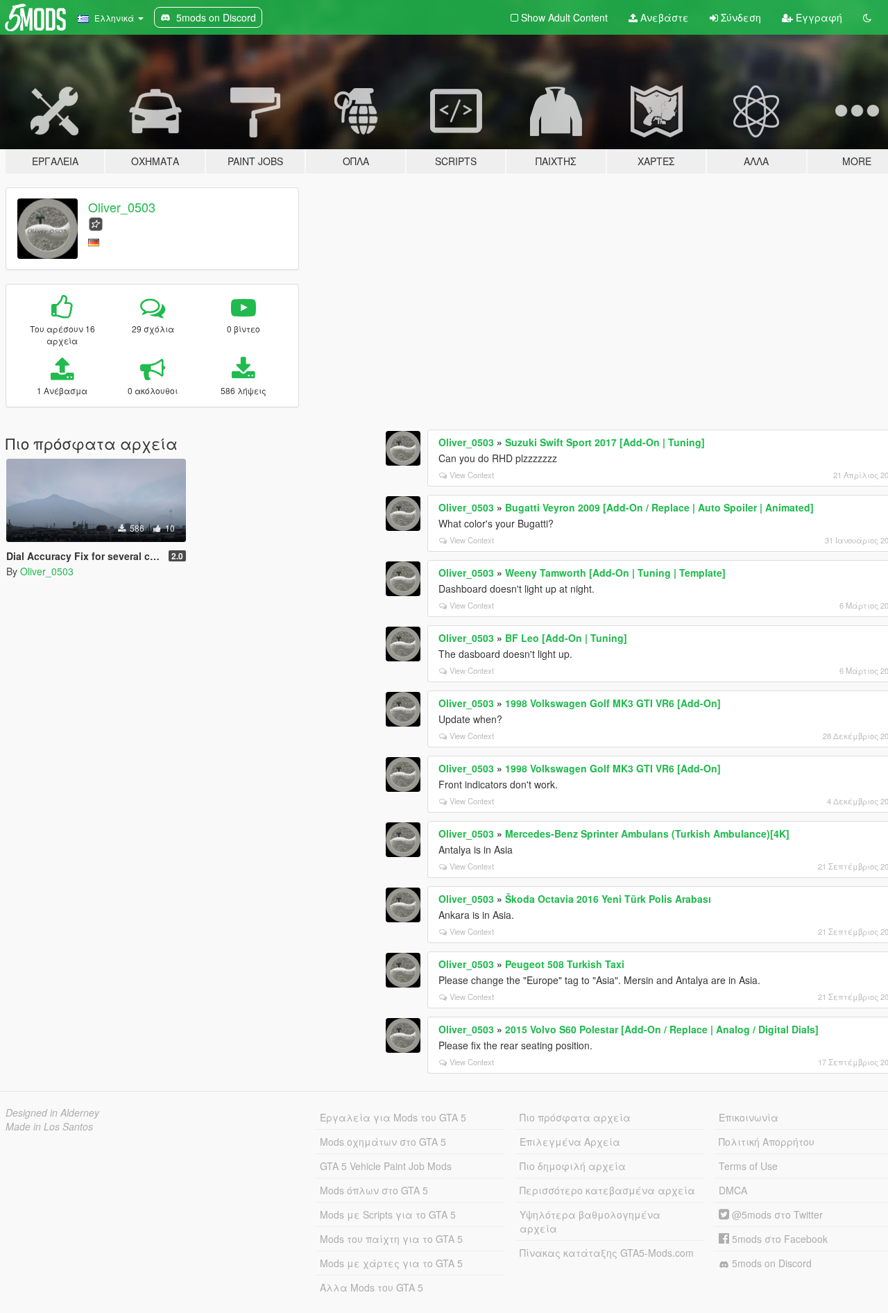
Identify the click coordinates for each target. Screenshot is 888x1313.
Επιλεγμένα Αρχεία (570, 1142)
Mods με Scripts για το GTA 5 (388, 1214)
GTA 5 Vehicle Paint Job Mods (386, 1166)
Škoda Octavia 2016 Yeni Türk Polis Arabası (608, 899)
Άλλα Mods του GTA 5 (371, 1287)
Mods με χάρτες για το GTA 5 (391, 1263)
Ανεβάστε (663, 17)
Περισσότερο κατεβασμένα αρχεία (607, 1190)
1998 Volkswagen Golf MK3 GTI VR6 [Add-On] (613, 703)
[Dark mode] (867, 17)
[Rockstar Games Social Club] (95, 222)
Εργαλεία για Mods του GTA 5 (393, 1117)
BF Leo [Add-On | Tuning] (566, 638)
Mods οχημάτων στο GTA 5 (383, 1142)
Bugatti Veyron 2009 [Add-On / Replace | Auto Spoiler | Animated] (659, 507)
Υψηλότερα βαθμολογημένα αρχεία (590, 1221)
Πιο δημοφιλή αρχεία (573, 1166)
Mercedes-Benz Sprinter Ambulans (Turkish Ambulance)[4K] (647, 833)
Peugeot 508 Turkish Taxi (564, 964)
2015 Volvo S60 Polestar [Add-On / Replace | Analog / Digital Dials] (662, 1029)
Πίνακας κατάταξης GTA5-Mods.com (607, 1253)
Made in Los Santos (49, 1126)
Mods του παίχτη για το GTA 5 (391, 1239)
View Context (472, 474)
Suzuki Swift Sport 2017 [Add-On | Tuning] (605, 442)
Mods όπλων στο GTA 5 (374, 1190)
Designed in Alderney (52, 1112)
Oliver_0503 (121, 207)
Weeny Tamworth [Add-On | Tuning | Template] (615, 572)
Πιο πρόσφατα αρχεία (575, 1117)
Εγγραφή (817, 17)
